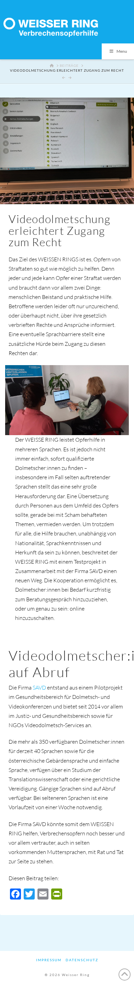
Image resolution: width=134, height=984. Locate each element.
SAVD (39, 687)
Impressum (49, 960)
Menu (121, 51)
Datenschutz (82, 960)
